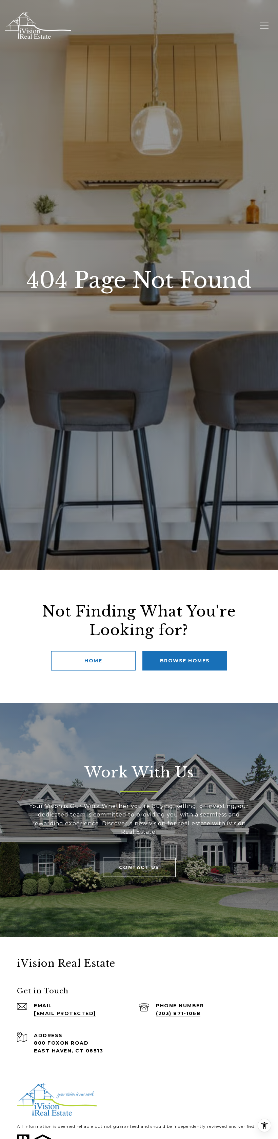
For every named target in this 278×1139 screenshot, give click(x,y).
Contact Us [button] (139, 867)
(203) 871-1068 (178, 1013)
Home (93, 661)
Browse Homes (185, 661)
